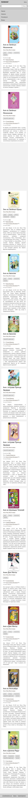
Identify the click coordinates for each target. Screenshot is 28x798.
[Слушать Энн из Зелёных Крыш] (13, 199)
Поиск (24, 6)
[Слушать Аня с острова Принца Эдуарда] (13, 377)
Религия (17, 756)
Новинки (3, 14)
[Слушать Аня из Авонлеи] (13, 262)
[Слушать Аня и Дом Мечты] (13, 615)
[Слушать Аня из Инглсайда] (13, 677)
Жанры (3, 20)
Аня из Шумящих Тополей (13, 510)
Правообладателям (22, 795)
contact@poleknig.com (7, 795)
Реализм (5, 54)
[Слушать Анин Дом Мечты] (13, 561)
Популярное (4, 17)
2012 (10, 57)
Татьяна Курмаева (10, 121)
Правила (15, 795)
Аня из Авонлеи (9, 273)
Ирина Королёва (9, 221)
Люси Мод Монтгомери (9, 50)
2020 (10, 219)
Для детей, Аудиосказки (9, 118)
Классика (10, 214)
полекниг (4, 2)
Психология (16, 52)
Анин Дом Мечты (10, 572)
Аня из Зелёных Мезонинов (9, 46)
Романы (10, 52)
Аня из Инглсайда (10, 688)
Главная (3, 11)
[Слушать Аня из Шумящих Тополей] (13, 498)
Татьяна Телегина (10, 636)
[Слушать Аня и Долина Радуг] (13, 739)
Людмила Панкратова (10, 455)
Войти (25, 2)
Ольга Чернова (9, 761)
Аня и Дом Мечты (10, 626)
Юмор (5, 52)
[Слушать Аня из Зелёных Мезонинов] (13, 34)
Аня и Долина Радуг (11, 750)
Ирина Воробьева (10, 59)
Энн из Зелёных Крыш (12, 209)
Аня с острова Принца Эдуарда (12, 388)
